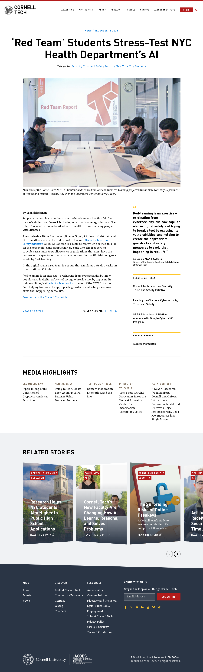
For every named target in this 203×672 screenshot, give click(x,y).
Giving (59, 606)
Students (140, 66)
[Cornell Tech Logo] (20, 10)
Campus (144, 10)
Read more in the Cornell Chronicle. (45, 297)
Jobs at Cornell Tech (100, 616)
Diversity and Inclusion (102, 601)
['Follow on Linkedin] (142, 607)
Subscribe (169, 596)
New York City (125, 66)
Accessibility (95, 590)
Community (92, 473)
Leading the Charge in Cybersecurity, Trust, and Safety (155, 302)
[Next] (177, 554)
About (27, 590)
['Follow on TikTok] (159, 607)
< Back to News (33, 311)
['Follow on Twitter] (131, 607)
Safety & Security (98, 627)
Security (110, 66)
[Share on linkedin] (116, 311)
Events (27, 595)
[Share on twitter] (111, 311)
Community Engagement (70, 595)
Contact (60, 601)
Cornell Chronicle (44, 473)
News (26, 601)
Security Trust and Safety (87, 66)
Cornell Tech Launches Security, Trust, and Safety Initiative (153, 288)
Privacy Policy (95, 622)
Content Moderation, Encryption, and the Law (100, 393)
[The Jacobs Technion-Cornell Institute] (80, 659)
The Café (60, 611)
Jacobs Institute (164, 10)
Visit (186, 10)
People (131, 10)
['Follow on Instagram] (148, 607)
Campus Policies (97, 595)
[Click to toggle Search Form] (196, 10)
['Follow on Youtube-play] (137, 607)
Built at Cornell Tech (68, 590)
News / (101, 30)
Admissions (86, 10)
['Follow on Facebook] (125, 607)
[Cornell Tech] (46, 659)
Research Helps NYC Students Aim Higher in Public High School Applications (45, 515)
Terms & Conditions (99, 632)
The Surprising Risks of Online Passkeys (153, 509)
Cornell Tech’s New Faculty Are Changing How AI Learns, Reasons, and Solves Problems (101, 515)
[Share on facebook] (106, 311)
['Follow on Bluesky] (153, 607)
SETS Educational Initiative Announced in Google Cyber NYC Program (153, 318)
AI (86, 477)
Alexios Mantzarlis (61, 283)
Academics (67, 10)
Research (116, 10)
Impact (102, 10)
